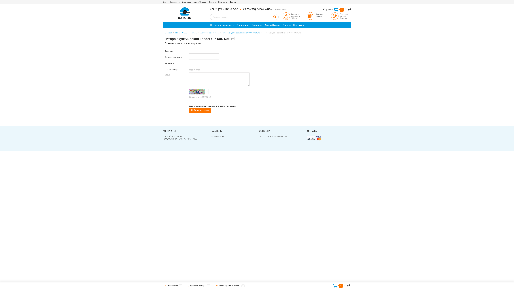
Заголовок (169, 63)
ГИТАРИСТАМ (218, 136)
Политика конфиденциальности (273, 136)
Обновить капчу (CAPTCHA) (200, 97)
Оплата (212, 2)
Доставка (186, 2)
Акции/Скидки (200, 2)
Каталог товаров (222, 25)
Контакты (222, 2)
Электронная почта (173, 57)
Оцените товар (171, 69)
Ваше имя (169, 51)
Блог (165, 2)
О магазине (174, 2)
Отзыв (167, 75)
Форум (233, 2)
